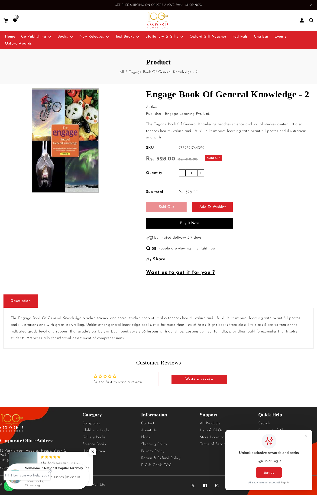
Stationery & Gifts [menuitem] (162, 36)
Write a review (199, 379)
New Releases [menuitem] (91, 36)
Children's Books (96, 430)
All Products (210, 423)
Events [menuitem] (281, 36)
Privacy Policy (152, 451)
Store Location (212, 437)
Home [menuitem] (10, 36)
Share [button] (159, 259)
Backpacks (91, 423)
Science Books (94, 444)
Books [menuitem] (63, 36)
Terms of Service (214, 444)
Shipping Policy (154, 444)
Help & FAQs (211, 430)
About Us (149, 430)
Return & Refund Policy (161, 458)
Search (264, 423)
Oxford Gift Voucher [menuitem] (208, 36)
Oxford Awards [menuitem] (18, 43)
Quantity (154, 173)
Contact (147, 423)
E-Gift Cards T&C (156, 465)
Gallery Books (94, 437)
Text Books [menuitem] (124, 36)
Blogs (145, 437)
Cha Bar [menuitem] (261, 36)
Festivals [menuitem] (240, 36)
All (122, 72)
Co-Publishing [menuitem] (33, 36)
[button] (5, 20)
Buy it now (189, 223)
